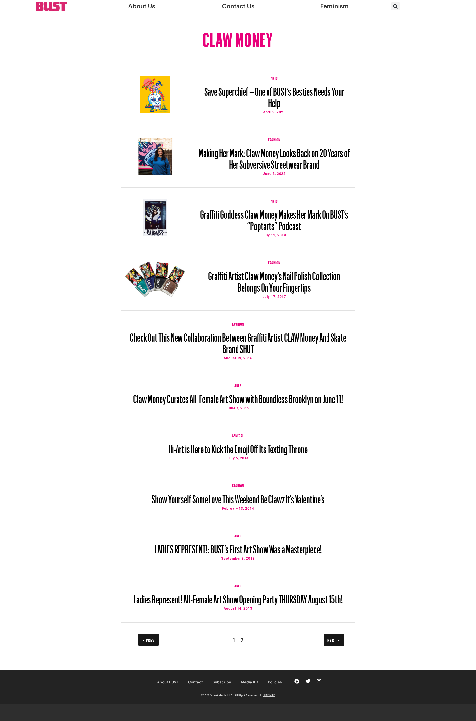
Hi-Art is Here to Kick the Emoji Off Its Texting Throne (238, 446)
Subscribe (222, 682)
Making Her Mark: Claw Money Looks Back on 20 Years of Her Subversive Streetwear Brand (274, 156)
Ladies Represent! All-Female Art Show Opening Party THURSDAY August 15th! (238, 597)
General (238, 435)
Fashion (274, 139)
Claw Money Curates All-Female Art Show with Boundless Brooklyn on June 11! (238, 396)
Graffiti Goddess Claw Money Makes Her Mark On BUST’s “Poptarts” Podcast (274, 218)
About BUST (167, 682)
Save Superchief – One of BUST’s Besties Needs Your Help (274, 95)
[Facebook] (297, 681)
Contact (195, 682)
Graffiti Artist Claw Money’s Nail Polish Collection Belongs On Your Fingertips (274, 279)
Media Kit (249, 682)
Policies (275, 682)
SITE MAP (269, 695)
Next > (333, 639)
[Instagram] (319, 681)
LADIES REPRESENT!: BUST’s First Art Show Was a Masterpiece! (238, 547)
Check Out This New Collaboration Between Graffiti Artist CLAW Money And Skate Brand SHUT (238, 341)
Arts (274, 78)
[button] (395, 6)
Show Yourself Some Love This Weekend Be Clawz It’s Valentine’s (238, 497)
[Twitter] (308, 681)
